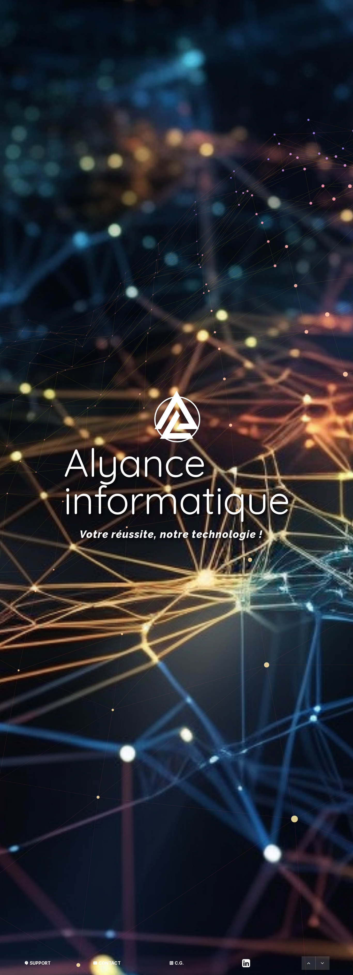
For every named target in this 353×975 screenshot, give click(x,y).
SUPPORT (37, 963)
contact (107, 963)
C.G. (176, 963)
